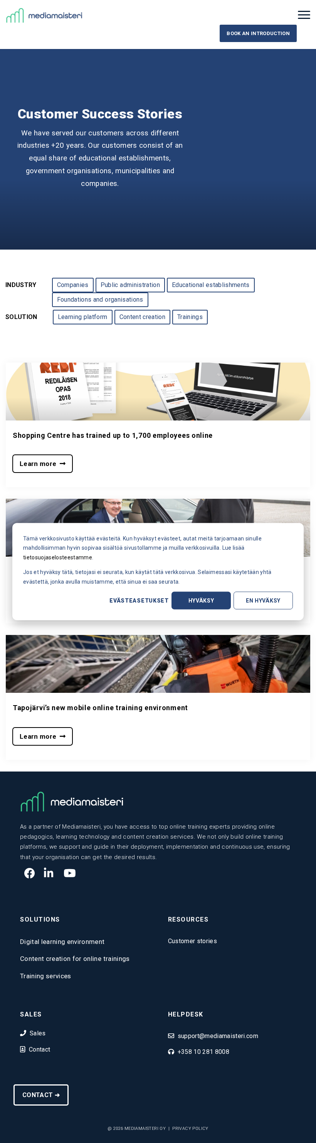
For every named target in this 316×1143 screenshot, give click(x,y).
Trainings (190, 317)
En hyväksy (263, 601)
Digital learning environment (62, 941)
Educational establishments (211, 285)
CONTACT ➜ (41, 1095)
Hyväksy (201, 601)
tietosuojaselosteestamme (57, 557)
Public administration (130, 285)
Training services (45, 976)
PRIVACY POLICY (190, 1128)
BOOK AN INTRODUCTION (258, 33)
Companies (73, 285)
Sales (38, 1033)
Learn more (40, 464)
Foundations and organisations (100, 299)
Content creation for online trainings (75, 958)
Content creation (142, 317)
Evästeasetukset (139, 601)
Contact (39, 1049)
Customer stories (192, 941)
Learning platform (83, 317)
